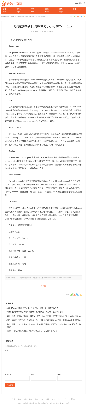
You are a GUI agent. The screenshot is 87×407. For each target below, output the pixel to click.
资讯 (19, 9)
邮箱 (33, 374)
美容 (33, 9)
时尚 (4, 12)
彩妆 (75, 9)
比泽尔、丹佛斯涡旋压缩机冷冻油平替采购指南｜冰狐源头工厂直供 (31, 331)
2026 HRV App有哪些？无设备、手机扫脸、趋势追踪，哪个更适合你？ (33, 308)
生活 (47, 12)
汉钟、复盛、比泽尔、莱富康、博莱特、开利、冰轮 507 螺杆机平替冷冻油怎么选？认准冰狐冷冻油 (43, 316)
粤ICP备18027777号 (62, 403)
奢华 (47, 9)
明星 (19, 12)
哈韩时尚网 (5, 16)
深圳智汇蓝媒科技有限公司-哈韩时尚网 (35, 403)
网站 (59, 374)
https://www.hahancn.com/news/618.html (57, 278)
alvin (37, 31)
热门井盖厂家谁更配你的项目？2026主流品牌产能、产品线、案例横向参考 (34, 312)
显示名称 (8, 374)
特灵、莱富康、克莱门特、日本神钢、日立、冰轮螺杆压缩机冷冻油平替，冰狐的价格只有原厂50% (43, 320)
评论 (7, 350)
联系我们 (72, 399)
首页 (4, 9)
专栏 (61, 12)
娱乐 (61, 9)
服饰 (33, 12)
